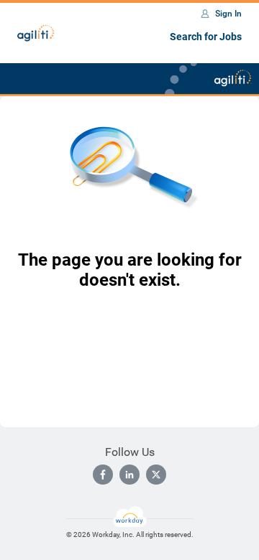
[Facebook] (103, 475)
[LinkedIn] (129, 475)
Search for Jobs (206, 36)
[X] (156, 475)
